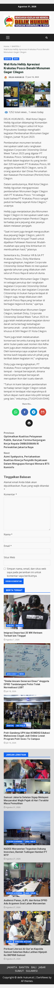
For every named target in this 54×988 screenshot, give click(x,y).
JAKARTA (10, 790)
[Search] (47, 38)
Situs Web (9, 557)
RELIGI (9, 942)
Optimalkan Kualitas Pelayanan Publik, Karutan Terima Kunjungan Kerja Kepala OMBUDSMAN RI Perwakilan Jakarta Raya (24, 440)
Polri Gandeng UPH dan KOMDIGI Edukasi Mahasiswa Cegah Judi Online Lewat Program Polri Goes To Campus (27, 712)
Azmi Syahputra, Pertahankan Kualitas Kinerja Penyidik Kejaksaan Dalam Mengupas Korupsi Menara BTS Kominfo (26, 460)
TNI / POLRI (20, 726)
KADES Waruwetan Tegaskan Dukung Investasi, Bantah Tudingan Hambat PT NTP (27, 828)
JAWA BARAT (12, 674)
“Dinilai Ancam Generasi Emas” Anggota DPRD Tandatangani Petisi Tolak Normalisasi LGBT (27, 660)
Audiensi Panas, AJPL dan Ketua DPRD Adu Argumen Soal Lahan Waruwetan (27, 879)
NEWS (16, 59)
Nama (8, 534)
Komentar (10, 494)
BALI (33, 967)
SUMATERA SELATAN (23, 942)
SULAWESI (32, 971)
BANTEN (8, 59)
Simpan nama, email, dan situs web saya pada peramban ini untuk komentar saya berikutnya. (26, 572)
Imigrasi (19, 626)
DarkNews (42, 977)
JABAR (42, 967)
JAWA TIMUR (30, 842)
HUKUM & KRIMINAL (15, 842)
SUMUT (19, 971)
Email (8, 546)
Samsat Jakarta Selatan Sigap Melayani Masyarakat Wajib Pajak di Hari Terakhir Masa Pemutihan (27, 776)
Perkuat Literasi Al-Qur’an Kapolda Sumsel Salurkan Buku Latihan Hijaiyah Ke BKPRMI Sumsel (27, 928)
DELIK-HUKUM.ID (16, 77)
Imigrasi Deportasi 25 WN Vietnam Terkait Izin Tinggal (27, 612)
